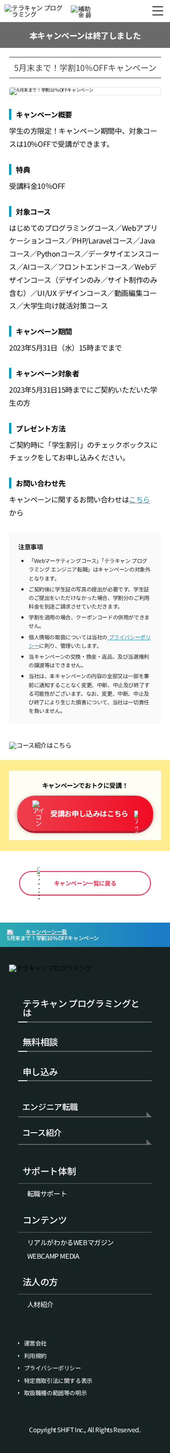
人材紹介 (40, 1304)
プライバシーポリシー (52, 1368)
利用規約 (35, 1356)
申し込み (40, 1071)
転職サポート (47, 1193)
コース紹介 (42, 1133)
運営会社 (35, 1343)
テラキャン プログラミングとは (81, 1008)
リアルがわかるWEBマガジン (70, 1242)
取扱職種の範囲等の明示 (55, 1393)
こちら (139, 499)
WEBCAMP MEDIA (53, 1255)
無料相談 (40, 1041)
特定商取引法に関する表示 (58, 1381)
